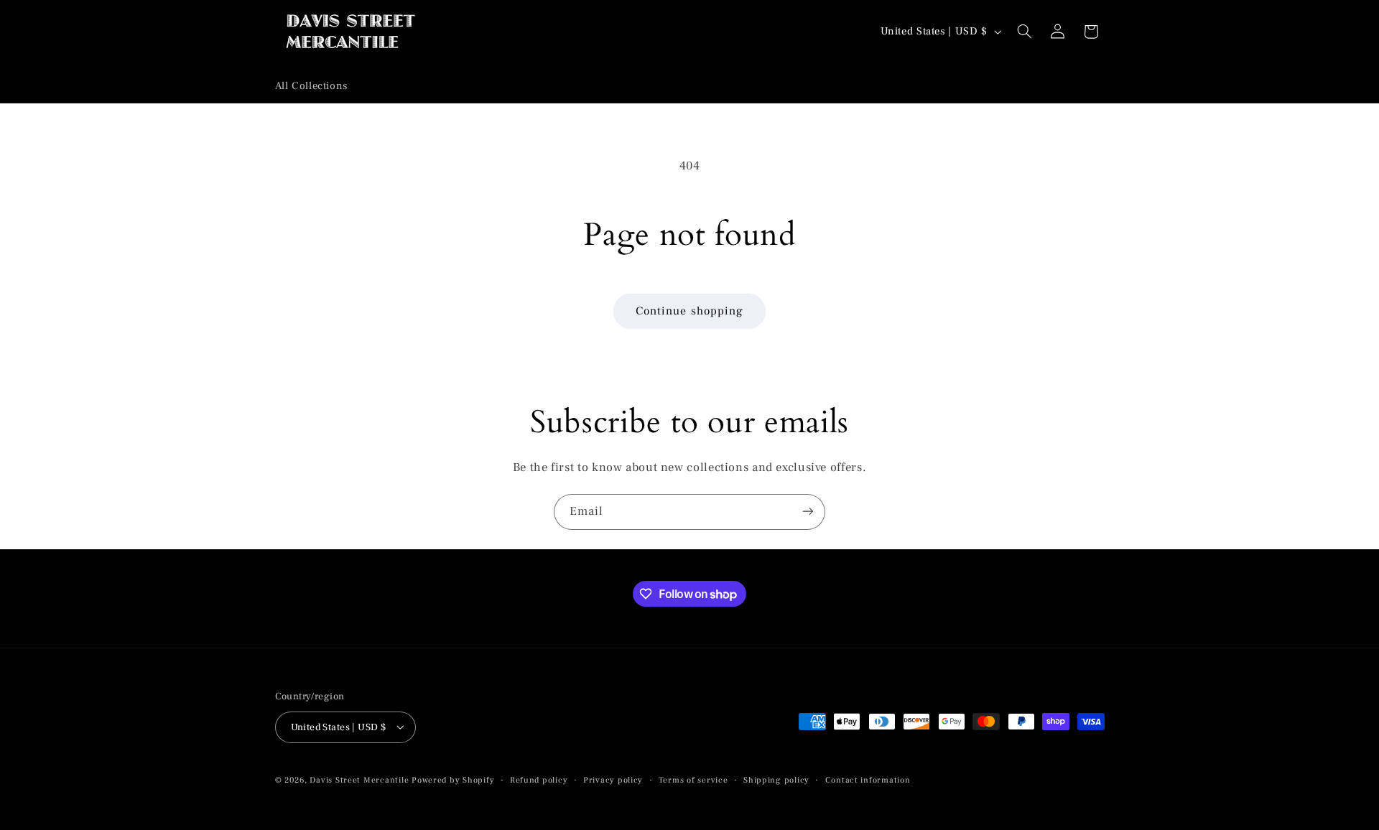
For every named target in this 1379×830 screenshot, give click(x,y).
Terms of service (693, 779)
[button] (1024, 31)
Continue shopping (689, 311)
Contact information (868, 779)
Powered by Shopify (453, 779)
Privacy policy (613, 779)
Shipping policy (776, 779)
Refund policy (539, 779)
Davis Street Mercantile (359, 779)
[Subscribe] (808, 511)
